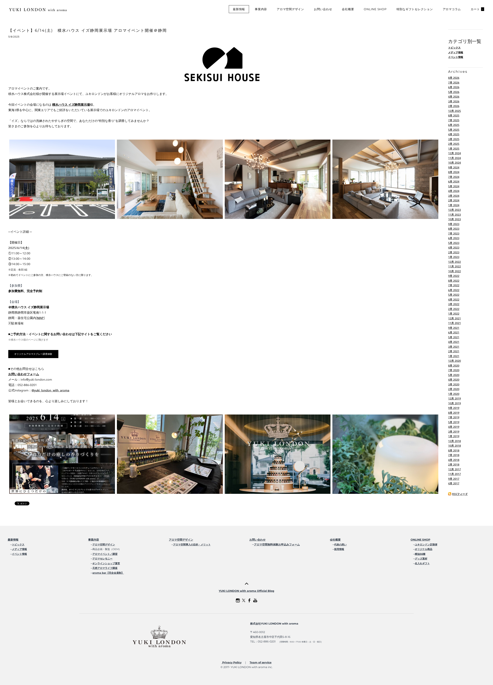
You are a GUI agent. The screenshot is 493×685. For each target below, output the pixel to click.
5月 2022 (453, 294)
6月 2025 (453, 125)
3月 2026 (453, 101)
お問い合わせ (323, 9)
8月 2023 (453, 228)
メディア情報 (455, 52)
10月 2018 (454, 445)
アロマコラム (452, 9)
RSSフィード (460, 494)
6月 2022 (453, 290)
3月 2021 (453, 346)
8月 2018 (453, 450)
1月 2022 (453, 313)
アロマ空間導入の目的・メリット (192, 544)
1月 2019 (453, 436)
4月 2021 (453, 342)
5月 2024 (453, 186)
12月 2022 (454, 262)
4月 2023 (453, 247)
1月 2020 (453, 394)
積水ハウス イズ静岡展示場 (71, 104)
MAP (40, 318)
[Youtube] (255, 600)
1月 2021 (453, 356)
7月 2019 (453, 417)
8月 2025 (453, 115)
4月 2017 (453, 483)
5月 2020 (453, 375)
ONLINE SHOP (375, 9)
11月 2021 (454, 323)
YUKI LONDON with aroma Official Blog (246, 591)
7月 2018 (453, 455)
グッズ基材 (421, 558)
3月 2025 (453, 139)
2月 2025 (453, 144)
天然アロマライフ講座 (104, 567)
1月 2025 (453, 148)
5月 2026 (453, 92)
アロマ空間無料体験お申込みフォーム (277, 544)
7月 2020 (453, 370)
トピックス (454, 47)
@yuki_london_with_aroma (50, 390)
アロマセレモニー (102, 558)
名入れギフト (422, 563)
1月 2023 (453, 257)
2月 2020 (453, 389)
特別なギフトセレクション (415, 9)
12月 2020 (454, 361)
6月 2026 (453, 87)
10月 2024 (454, 162)
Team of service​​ (261, 662)
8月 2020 (453, 365)
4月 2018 (453, 460)
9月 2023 (453, 224)
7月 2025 (453, 120)
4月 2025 (453, 134)
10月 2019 (454, 403)
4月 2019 (453, 427)
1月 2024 (453, 205)
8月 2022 (453, 280)
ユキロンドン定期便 (426, 544)
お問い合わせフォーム (23, 374)
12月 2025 (454, 111)
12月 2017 (454, 469)
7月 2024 (453, 177)
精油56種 (420, 553)
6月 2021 (453, 332)
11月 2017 (454, 474)
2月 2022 (453, 309)
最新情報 (239, 9)
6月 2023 (453, 238)
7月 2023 (453, 233)
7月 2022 (453, 285)
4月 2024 (453, 191)
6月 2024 (453, 181)
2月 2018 (453, 464)
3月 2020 (453, 384)
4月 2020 (453, 379)
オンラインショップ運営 (106, 563)
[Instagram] (238, 600)
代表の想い (340, 544)
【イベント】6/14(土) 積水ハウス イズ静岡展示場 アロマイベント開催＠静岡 (87, 30)
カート (477, 9)
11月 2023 (454, 214)
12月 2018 (454, 441)
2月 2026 (453, 106)
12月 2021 (454, 318)
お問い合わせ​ (257, 539)
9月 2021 (453, 328)
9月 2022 (453, 276)
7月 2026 (453, 82)
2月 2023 (453, 252)
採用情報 (339, 549)
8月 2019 (453, 413)
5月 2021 (453, 337)
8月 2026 (453, 78)
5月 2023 (453, 243)
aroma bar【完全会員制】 (108, 572)
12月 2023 (454, 210)
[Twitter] (244, 600)
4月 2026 (453, 96)
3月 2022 (453, 304)
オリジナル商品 (423, 549)
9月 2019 (453, 408)
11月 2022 (454, 266)
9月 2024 (453, 167)
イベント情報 (455, 57)
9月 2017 (453, 479)
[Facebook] (249, 600)
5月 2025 (453, 129)
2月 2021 (453, 351)
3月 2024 (453, 196)
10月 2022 (454, 271)
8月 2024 (453, 172)
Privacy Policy (231, 662)
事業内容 (261, 9)
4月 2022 (453, 299)
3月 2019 (453, 431)
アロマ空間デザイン (290, 9)
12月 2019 (454, 398)
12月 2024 (454, 153)
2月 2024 (453, 200)
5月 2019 (453, 422)
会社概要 (348, 9)
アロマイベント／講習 (104, 553)
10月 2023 (454, 219)
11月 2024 (454, 158)
